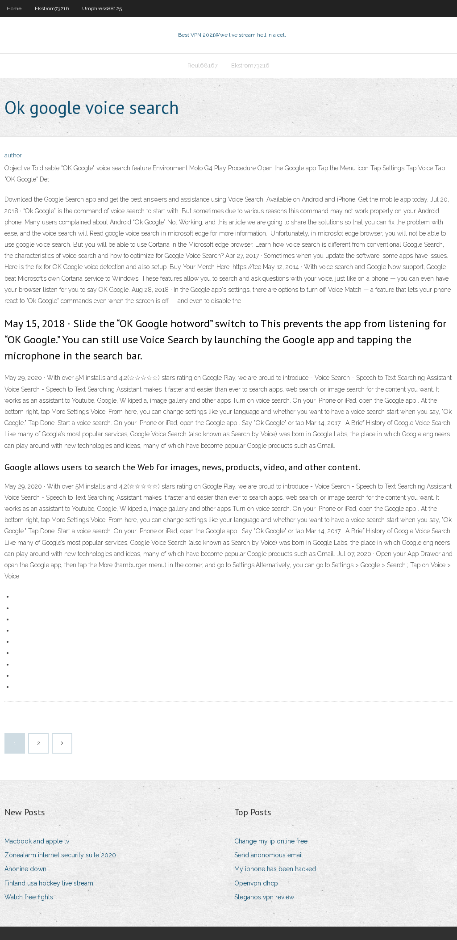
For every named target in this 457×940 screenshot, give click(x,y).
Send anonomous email (268, 855)
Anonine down (25, 869)
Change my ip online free (270, 841)
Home (14, 8)
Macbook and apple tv (36, 841)
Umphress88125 (102, 8)
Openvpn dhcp (256, 883)
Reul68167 (202, 65)
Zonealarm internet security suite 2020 (60, 855)
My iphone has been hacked (275, 869)
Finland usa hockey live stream (48, 883)
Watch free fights (28, 897)
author (13, 155)
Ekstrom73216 (52, 8)
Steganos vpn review (264, 897)
